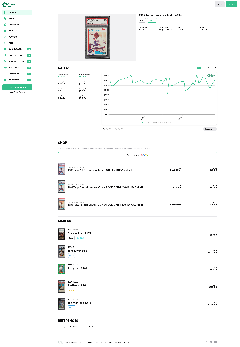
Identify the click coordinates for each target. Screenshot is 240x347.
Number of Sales (63, 89)
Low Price (61, 96)
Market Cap (202, 27)
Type (179, 168)
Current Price (83, 82)
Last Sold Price (143, 27)
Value (215, 233)
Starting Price (62, 82)
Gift (110, 342)
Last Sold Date (163, 27)
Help (97, 342)
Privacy (118, 342)
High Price (82, 96)
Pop (179, 27)
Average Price (83, 89)
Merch (104, 342)
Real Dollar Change (85, 75)
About (89, 342)
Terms (126, 342)
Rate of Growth (63, 75)
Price (215, 168)
